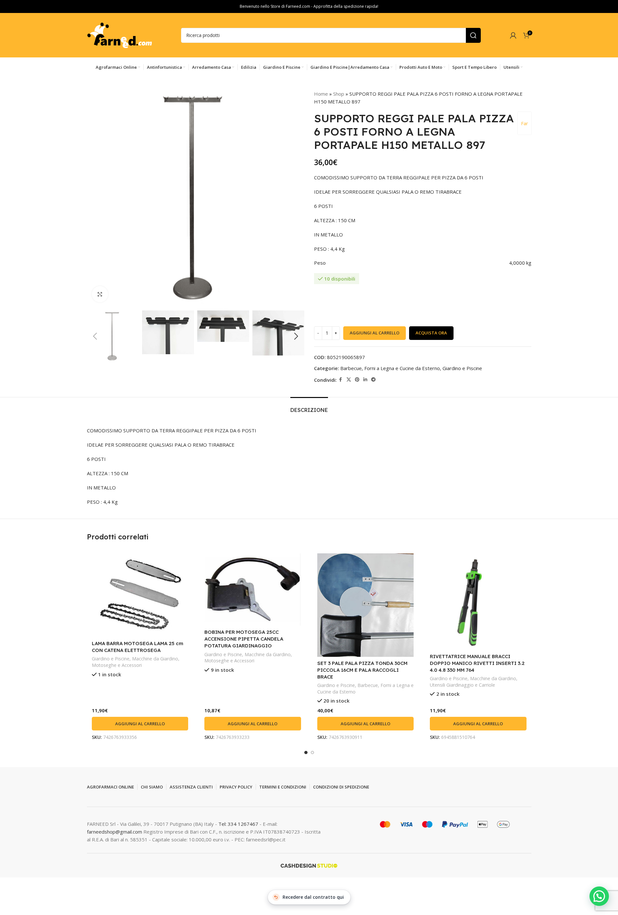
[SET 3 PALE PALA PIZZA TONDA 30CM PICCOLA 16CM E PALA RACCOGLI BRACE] (365, 605)
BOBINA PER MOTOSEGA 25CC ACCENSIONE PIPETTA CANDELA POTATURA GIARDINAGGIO (243, 639)
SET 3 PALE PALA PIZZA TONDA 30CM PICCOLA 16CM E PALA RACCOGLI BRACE (362, 670)
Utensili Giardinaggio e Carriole (462, 685)
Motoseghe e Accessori (117, 665)
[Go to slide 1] (306, 752)
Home (321, 93)
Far (524, 123)
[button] (95, 336)
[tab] (309, 407)
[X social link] (349, 379)
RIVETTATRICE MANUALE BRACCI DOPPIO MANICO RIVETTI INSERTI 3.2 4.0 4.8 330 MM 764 (477, 663)
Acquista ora (431, 333)
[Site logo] (119, 34)
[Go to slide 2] (312, 752)
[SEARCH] (473, 35)
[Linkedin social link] (365, 379)
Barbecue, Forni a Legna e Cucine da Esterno (390, 368)
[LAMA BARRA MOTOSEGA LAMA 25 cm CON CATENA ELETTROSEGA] (140, 595)
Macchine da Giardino (155, 659)
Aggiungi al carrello (374, 333)
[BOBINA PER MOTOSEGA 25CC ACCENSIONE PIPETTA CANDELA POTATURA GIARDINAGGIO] (252, 589)
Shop (338, 93)
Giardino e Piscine (462, 368)
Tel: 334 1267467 (239, 824)
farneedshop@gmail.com (114, 831)
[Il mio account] (513, 35)
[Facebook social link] (341, 379)
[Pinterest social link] (357, 379)
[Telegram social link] (373, 379)
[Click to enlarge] (100, 294)
